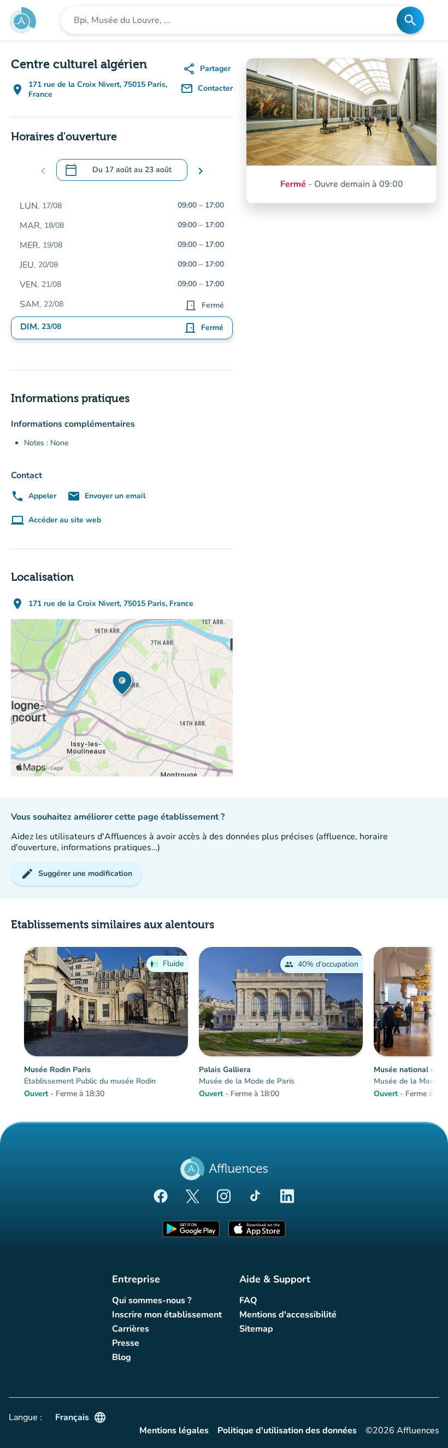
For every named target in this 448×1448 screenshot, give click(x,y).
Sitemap (256, 1329)
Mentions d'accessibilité (288, 1315)
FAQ (248, 1300)
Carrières (130, 1329)
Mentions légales (174, 1431)
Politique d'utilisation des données (287, 1431)
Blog (121, 1357)
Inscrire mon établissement (167, 1315)
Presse (125, 1343)
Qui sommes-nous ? (151, 1300)
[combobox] (231, 20)
